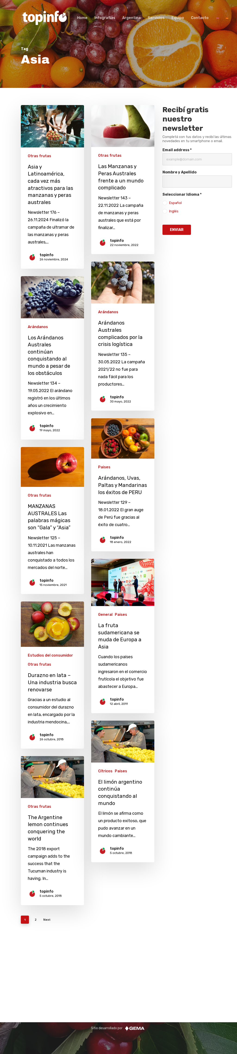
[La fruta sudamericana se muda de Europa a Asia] (122, 636)
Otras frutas (39, 156)
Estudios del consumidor (50, 655)
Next (46, 920)
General (105, 614)
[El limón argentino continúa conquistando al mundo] (122, 791)
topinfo (46, 255)
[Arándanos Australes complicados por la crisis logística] (122, 336)
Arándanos (108, 312)
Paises (104, 467)
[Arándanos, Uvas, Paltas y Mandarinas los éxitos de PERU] (122, 484)
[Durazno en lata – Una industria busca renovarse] (52, 675)
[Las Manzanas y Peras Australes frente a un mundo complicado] (122, 179)
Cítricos (105, 771)
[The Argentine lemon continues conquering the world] (52, 830)
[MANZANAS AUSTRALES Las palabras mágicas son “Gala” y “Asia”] (52, 520)
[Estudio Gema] (134, 1028)
